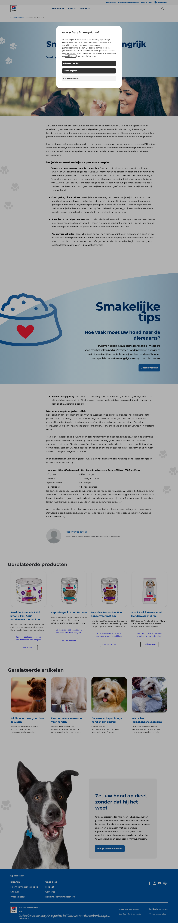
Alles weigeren (70, 71)
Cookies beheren (71, 79)
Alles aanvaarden (71, 63)
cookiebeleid (70, 56)
